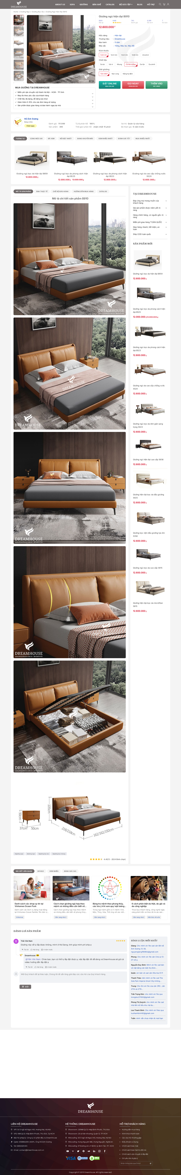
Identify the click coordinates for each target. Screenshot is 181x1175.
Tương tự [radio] (20, 139)
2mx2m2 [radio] (145, 55)
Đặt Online (110, 84)
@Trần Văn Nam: (33, 959)
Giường (84, 4)
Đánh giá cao (70, 871)
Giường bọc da (38, 12)
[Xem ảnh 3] (19, 31)
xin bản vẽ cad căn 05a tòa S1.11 (149, 973)
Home (16, 12)
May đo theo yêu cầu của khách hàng (33, 95)
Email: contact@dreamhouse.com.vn (29, 1150)
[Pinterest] (83, 1151)
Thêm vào (157, 84)
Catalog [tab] (103, 191)
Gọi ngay (133, 84)
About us (60, 4)
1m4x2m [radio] (124, 55)
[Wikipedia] (73, 1151)
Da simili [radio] (152, 64)
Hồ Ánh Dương (31, 119)
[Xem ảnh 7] (19, 76)
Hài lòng (36, 950)
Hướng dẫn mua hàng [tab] (84, 191)
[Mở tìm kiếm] (160, 4)
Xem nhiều (54, 871)
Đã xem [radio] (51, 139)
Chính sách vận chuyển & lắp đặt (135, 1154)
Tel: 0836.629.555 (20, 1146)
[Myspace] (89, 1151)
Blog (139, 4)
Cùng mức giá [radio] (36, 139)
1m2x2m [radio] (114, 55)
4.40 (114, 21)
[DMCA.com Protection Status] (95, 1158)
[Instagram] (99, 1151)
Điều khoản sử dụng (130, 1142)
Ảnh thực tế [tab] (41, 191)
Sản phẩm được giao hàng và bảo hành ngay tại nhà (39, 105)
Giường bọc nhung (59, 854)
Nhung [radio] (119, 64)
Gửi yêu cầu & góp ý (130, 1158)
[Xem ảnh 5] (19, 53)
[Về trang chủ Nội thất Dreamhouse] (19, 4)
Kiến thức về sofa (154, 917)
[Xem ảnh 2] (19, 20)
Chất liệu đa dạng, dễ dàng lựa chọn (33, 99)
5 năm (117, 42)
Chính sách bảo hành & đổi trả (134, 1150)
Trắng (117, 46)
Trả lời (26, 950)
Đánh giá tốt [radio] (124, 139)
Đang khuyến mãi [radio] (85, 139)
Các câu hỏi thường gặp (131, 1138)
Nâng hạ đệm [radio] (128, 74)
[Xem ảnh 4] (19, 42)
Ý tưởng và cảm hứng (62, 915)
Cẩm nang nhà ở (21, 917)
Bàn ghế (96, 4)
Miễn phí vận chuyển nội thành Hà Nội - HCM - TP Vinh (41, 92)
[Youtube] (67, 1151)
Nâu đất (131, 46)
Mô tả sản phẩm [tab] (23, 191)
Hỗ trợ (150, 4)
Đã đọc (40, 871)
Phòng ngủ (31, 854)
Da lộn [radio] (142, 64)
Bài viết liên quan (24, 871)
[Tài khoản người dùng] (168, 4)
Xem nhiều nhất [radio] (105, 139)
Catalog (110, 4)
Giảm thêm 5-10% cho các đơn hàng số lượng (37, 102)
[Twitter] (78, 1151)
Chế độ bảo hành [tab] (60, 191)
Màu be (123, 46)
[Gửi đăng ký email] (150, 1163)
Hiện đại (118, 35)
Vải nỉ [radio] (111, 64)
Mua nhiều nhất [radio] (143, 139)
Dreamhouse (120, 39)
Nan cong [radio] (115, 74)
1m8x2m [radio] (135, 55)
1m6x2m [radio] (103, 55)
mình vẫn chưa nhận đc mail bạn (149, 1018)
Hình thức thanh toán (130, 1134)
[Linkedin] (94, 1151)
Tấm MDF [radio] (104, 74)
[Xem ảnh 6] (19, 65)
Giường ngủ (25, 12)
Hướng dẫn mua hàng (131, 1130)
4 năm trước (48, 950)
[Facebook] (104, 1151)
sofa (72, 4)
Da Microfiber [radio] (131, 64)
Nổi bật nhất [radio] (66, 139)
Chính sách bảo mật (130, 1146)
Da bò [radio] (102, 64)
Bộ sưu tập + (125, 4)
